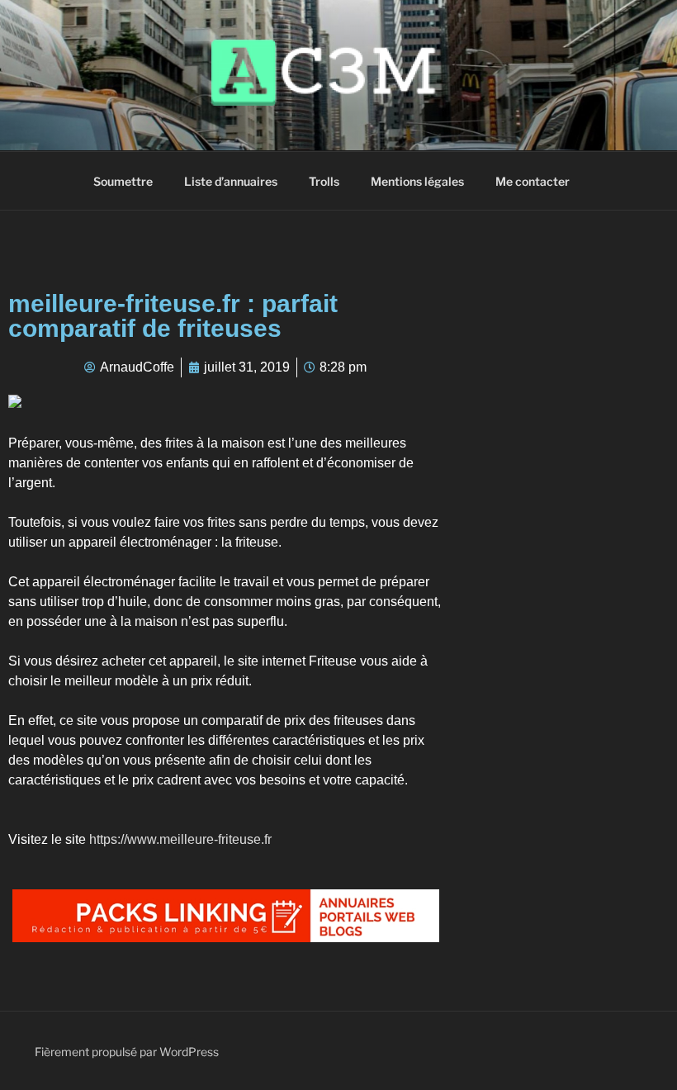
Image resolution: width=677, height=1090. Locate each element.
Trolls (324, 181)
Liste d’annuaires (230, 181)
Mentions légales (417, 181)
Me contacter (532, 181)
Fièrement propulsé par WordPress (127, 1052)
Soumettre (123, 181)
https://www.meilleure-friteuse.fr (180, 839)
